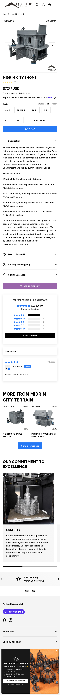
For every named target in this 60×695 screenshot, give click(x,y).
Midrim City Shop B (17, 14)
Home (5, 14)
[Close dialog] (57, 650)
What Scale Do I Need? (47, 104)
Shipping (6, 93)
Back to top (30, 591)
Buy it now (30, 129)
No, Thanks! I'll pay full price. (16, 684)
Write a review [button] (30, 335)
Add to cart (40, 120)
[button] (19, 315)
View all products (30, 445)
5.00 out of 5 (37, 305)
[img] (11, 362)
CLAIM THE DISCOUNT (15, 681)
